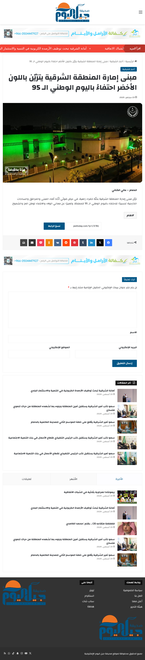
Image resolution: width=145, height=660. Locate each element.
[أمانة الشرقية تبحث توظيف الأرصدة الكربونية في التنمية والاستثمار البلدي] (127, 395)
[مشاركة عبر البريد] (32, 242)
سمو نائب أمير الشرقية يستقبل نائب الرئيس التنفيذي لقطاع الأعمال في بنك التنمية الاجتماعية (61, 438)
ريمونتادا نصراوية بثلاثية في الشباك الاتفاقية (89, 492)
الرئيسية (130, 61)
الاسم (133, 332)
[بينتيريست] (74, 242)
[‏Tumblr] (83, 242)
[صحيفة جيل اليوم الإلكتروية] (72, 12)
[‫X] (100, 242)
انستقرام (89, 595)
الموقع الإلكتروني (59, 347)
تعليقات (26, 479)
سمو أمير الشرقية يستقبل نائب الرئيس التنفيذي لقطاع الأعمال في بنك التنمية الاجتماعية (64, 453)
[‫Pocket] (40, 242)
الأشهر (73, 479)
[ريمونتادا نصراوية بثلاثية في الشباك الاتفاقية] (127, 497)
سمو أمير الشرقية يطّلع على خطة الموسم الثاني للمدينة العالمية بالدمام (73, 422)
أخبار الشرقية (116, 61)
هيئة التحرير (136, 606)
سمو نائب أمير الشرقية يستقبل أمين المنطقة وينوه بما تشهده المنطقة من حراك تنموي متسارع (64, 408)
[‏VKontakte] (57, 242)
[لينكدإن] (91, 242)
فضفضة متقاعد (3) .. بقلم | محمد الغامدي (90, 523)
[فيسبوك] (108, 242)
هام (129, 215)
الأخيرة (119, 479)
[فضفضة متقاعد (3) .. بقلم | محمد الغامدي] (127, 528)
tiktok (90, 606)
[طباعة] (23, 242)
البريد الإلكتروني (128, 347)
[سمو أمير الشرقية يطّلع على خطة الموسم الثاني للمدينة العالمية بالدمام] (127, 427)
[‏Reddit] (66, 242)
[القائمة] (140, 13)
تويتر (91, 590)
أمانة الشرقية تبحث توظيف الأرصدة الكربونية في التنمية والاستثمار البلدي (73, 390)
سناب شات (88, 601)
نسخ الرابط (54, 226)
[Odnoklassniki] (49, 242)
